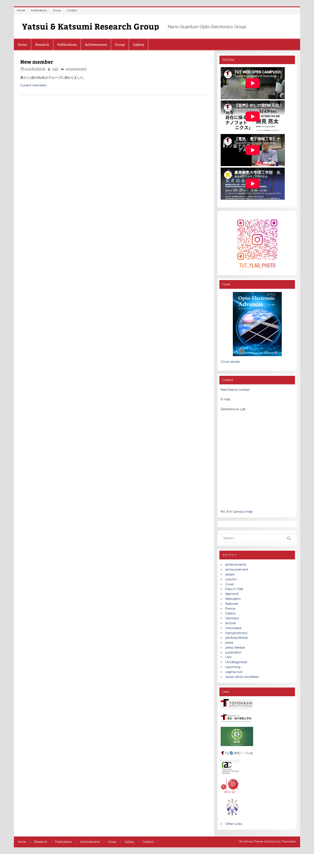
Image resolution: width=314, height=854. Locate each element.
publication (233, 652)
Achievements (96, 45)
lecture (230, 623)
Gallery (138, 45)
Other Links (233, 824)
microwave (233, 628)
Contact (72, 10)
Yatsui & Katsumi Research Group (90, 26)
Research (42, 45)
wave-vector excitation (242, 677)
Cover (229, 584)
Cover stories (230, 362)
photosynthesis (236, 638)
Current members (33, 85)
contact (244, 390)
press (229, 643)
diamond (231, 594)
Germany (232, 618)
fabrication (233, 599)
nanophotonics (236, 633)
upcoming (232, 667)
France (230, 609)
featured (231, 604)
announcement (76, 69)
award (229, 574)
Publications (39, 10)
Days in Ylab (234, 589)
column (231, 579)
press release (235, 647)
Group (57, 10)
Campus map (242, 511)
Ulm (228, 657)
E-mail (225, 399)
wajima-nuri (233, 672)
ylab (55, 69)
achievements (235, 564)
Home (21, 10)
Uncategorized (236, 662)
